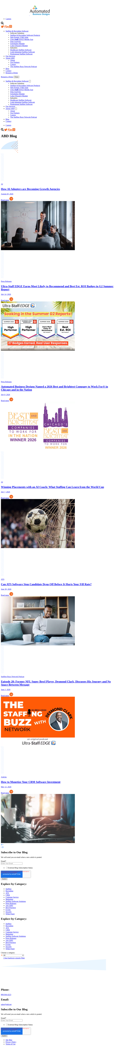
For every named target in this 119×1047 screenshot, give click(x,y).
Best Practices (11, 908)
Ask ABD (9, 906)
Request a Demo (12, 73)
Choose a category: (8, 953)
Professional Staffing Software (21, 54)
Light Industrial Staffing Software (22, 52)
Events (8, 910)
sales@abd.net (6, 1004)
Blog (7, 69)
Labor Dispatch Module (19, 46)
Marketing (9, 899)
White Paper (10, 914)
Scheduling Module (17, 44)
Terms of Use (10, 1044)
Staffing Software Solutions (16, 901)
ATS (7, 893)
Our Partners (15, 62)
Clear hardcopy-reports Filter (14, 958)
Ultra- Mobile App (21, 39)
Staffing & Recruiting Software (17, 31)
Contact (8, 71)
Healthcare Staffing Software (20, 50)
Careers (8, 19)
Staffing (8, 889)
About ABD (10, 58)
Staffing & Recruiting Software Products (25, 35)
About (12, 60)
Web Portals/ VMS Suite (19, 37)
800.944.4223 (6, 995)
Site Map (9, 1040)
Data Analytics (15, 42)
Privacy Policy (11, 1042)
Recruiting (9, 891)
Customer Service (12, 897)
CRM (8, 895)
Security (9, 912)
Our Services (10, 56)
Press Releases (11, 903)
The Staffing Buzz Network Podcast (23, 67)
